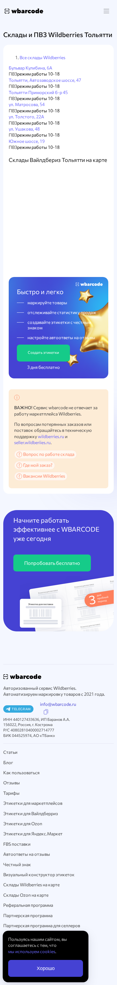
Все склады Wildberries (42, 57)
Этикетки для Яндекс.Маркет (33, 833)
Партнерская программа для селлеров (41, 925)
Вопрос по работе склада (48, 454)
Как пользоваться (21, 772)
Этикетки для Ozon (22, 823)
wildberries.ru (51, 436)
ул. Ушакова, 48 (24, 128)
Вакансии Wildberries (44, 475)
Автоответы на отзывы (26, 854)
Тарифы (11, 793)
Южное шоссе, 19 (27, 141)
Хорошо (46, 968)
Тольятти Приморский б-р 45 (38, 92)
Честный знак (17, 864)
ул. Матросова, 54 (27, 104)
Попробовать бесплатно (52, 563)
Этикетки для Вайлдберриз (30, 813)
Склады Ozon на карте (25, 894)
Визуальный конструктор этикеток (39, 874)
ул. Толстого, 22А (26, 116)
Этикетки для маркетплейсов (32, 803)
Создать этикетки (43, 352)
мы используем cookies (31, 951)
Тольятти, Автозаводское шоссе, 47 (45, 80)
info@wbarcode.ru (58, 704)
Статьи (10, 752)
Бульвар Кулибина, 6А (30, 67)
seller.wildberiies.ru (32, 442)
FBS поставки (16, 844)
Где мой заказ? (38, 465)
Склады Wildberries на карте (31, 884)
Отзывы (11, 782)
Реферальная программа (28, 905)
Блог (8, 762)
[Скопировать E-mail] (46, 712)
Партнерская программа (28, 915)
